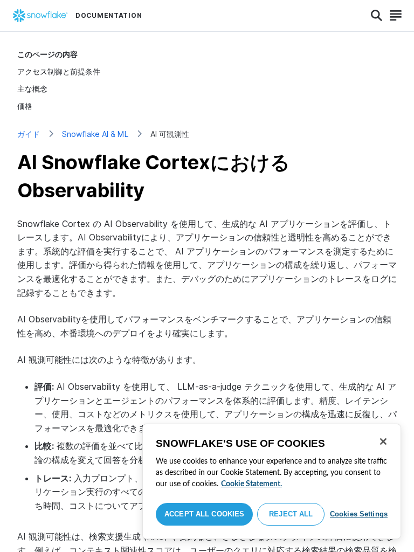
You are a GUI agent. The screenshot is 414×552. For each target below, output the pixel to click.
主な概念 (32, 88)
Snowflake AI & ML (95, 134)
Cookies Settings (359, 514)
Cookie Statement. (251, 484)
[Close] (383, 441)
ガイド (28, 134)
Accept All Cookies (204, 514)
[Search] (376, 15)
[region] (271, 481)
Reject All (291, 514)
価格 (24, 106)
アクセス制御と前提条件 (58, 71)
